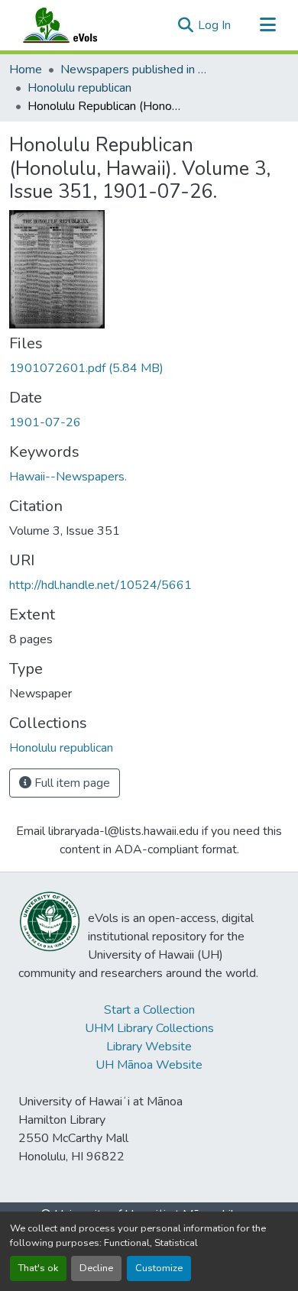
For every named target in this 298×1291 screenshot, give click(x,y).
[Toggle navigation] (267, 25)
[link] (149, 368)
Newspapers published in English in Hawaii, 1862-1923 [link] (136, 69)
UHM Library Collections (149, 1028)
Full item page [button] (70, 783)
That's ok (38, 1268)
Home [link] (25, 69)
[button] (75, 25)
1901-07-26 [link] (45, 422)
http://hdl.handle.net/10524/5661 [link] (100, 585)
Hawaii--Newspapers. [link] (68, 476)
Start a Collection (149, 1009)
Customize (159, 1268)
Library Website (149, 1046)
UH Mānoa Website (149, 1064)
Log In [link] (214, 25)
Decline (96, 1268)
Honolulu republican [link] (79, 87)
